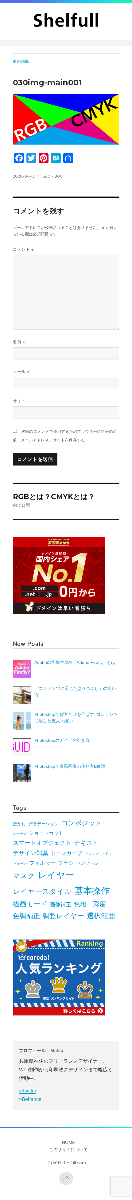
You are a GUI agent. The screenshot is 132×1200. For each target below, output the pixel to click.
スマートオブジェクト (42, 843)
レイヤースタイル (42, 891)
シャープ (19, 833)
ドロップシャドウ (98, 854)
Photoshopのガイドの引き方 (62, 740)
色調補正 (26, 916)
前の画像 (21, 61)
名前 (19, 341)
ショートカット (46, 833)
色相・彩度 (90, 903)
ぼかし (19, 824)
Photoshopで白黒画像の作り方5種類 (69, 766)
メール (21, 371)
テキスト (86, 842)
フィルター (42, 863)
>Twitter (27, 1090)
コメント (23, 249)
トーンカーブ (66, 853)
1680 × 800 (52, 176)
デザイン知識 (30, 853)
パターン (19, 863)
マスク (24, 876)
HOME (68, 1142)
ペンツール (87, 863)
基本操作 (92, 890)
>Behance (30, 1099)
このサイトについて (68, 1149)
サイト (19, 400)
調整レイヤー (63, 916)
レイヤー (56, 875)
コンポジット (81, 822)
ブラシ (66, 863)
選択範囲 (101, 916)
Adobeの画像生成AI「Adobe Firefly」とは (74, 662)
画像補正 (60, 904)
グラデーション (44, 824)
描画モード (30, 904)
